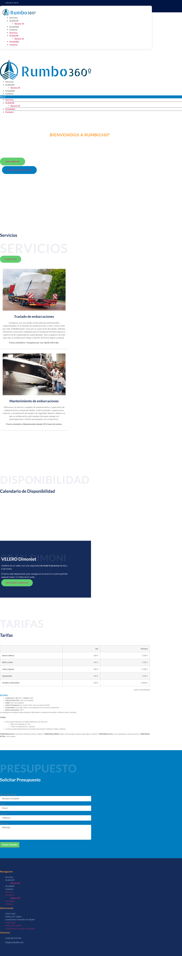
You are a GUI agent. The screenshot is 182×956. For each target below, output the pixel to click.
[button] (75, 695)
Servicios (13, 18)
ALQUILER (13, 21)
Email (2, 804)
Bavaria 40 (19, 24)
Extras (4, 695)
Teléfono (4, 814)
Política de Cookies (13, 916)
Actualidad (14, 27)
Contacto (13, 30)
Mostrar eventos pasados (12, 502)
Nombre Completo (8, 795)
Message (4, 823)
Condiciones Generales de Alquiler (20, 919)
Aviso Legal (10, 913)
